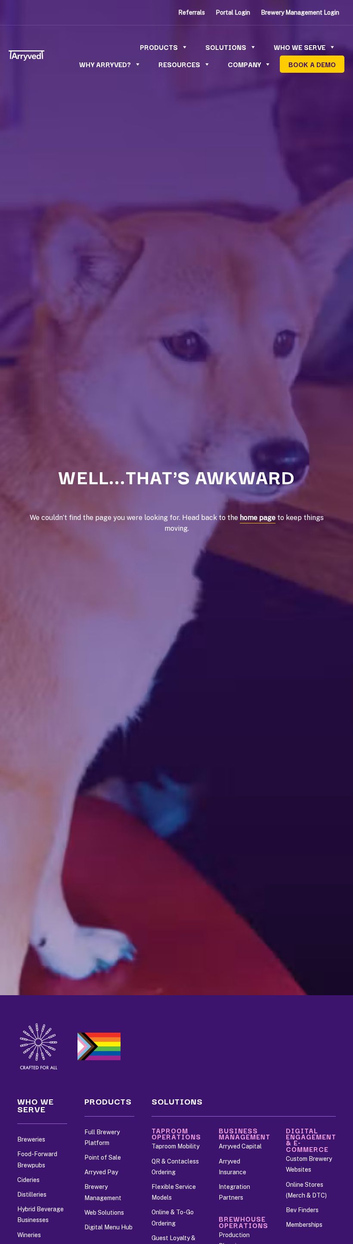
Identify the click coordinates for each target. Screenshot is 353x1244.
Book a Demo (312, 64)
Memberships (304, 1224)
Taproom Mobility (175, 1146)
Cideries (28, 1179)
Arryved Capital (240, 1146)
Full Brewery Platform (102, 1137)
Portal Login (233, 12)
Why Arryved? (105, 64)
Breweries (31, 1139)
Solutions (225, 47)
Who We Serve (299, 47)
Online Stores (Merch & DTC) (306, 1190)
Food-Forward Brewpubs (37, 1159)
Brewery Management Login (300, 12)
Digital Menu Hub (108, 1227)
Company (244, 64)
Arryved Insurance (232, 1167)
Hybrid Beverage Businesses (40, 1214)
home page (258, 518)
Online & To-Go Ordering (173, 1217)
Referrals (191, 12)
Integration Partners (234, 1192)
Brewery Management (102, 1192)
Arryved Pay (101, 1172)
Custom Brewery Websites (309, 1164)
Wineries (29, 1235)
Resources (179, 64)
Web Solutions (104, 1212)
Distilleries (31, 1194)
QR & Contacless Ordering (175, 1167)
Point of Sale (102, 1157)
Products (159, 47)
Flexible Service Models (174, 1192)
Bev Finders (302, 1210)
